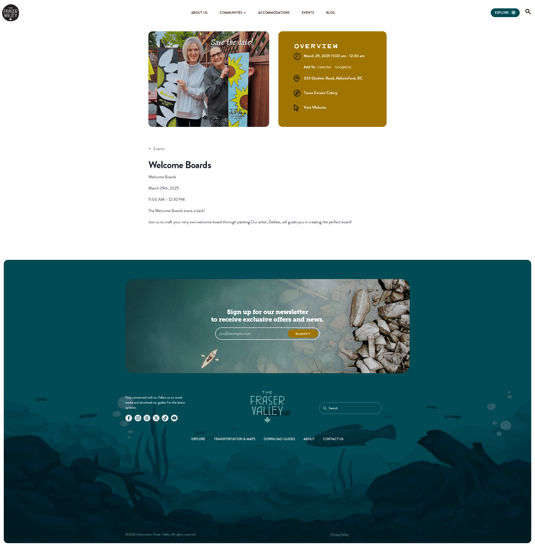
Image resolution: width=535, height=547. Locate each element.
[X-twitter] (156, 418)
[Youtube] (174, 418)
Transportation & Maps (234, 439)
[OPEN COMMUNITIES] (244, 12)
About (309, 439)
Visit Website (315, 107)
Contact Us (333, 439)
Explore (198, 439)
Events (159, 149)
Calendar (324, 67)
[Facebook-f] (128, 418)
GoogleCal (343, 67)
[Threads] (147, 418)
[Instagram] (138, 418)
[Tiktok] (165, 418)
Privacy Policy (340, 534)
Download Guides (279, 439)
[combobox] (350, 408)
